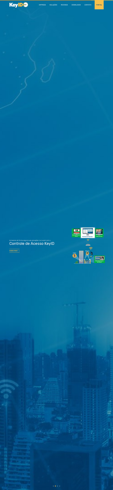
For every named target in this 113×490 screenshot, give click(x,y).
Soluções (53, 5)
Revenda (64, 5)
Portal (99, 5)
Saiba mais (13, 251)
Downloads (76, 5)
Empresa (42, 5)
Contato (87, 5)
